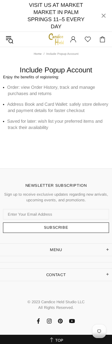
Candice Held (56, 39)
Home (38, 53)
